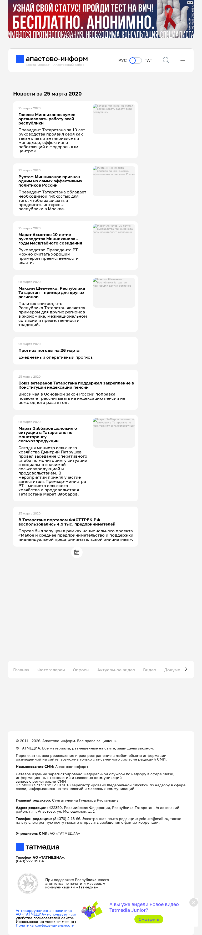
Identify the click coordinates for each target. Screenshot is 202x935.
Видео (149, 669)
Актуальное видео (116, 669)
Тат (148, 60)
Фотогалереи (51, 669)
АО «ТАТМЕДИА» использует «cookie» (50, 914)
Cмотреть (149, 919)
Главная (21, 669)
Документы (176, 669)
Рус (122, 60)
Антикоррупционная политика (44, 910)
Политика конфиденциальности (45, 925)
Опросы (81, 669)
